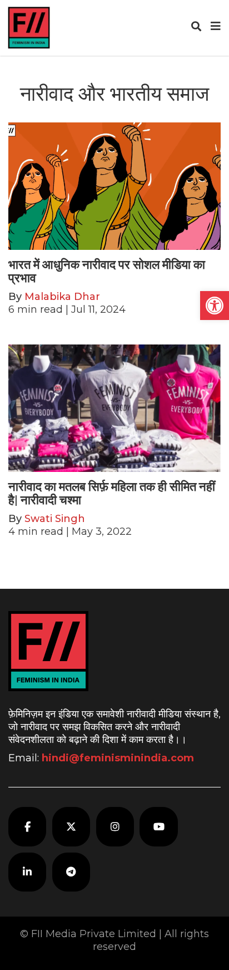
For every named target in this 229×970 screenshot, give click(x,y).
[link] (214, 305)
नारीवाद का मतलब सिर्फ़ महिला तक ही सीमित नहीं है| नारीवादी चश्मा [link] (111, 493)
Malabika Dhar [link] (62, 296)
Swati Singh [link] (54, 519)
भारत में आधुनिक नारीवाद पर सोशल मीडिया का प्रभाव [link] (106, 271)
